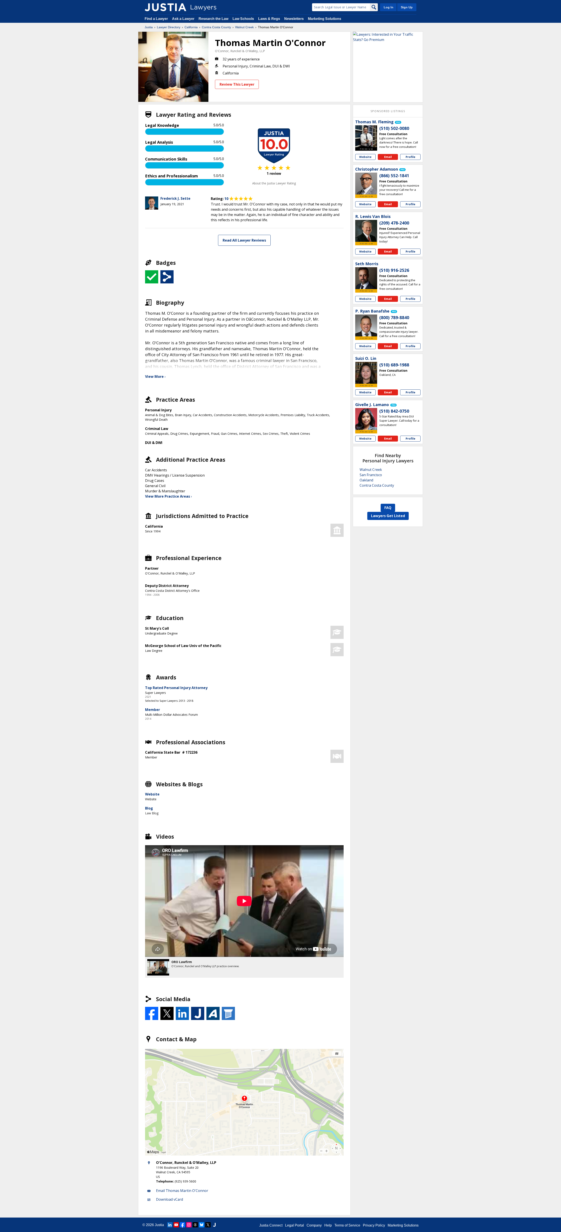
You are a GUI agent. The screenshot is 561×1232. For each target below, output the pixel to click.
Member (152, 709)
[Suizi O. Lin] (366, 373)
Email (388, 157)
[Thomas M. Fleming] (366, 136)
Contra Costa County (216, 27)
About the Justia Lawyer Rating (274, 183)
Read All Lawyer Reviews (244, 240)
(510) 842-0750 (394, 411)
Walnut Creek (244, 27)
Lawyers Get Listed (388, 515)
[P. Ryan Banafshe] (366, 325)
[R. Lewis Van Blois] (366, 231)
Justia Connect (270, 1225)
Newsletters (294, 19)
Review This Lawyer (237, 84)
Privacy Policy (374, 1225)
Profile (410, 157)
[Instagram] (189, 1224)
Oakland (366, 480)
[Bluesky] (201, 1224)
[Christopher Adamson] (366, 183)
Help (328, 1225)
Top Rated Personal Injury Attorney (176, 687)
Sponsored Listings (388, 111)
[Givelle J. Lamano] (366, 419)
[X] (208, 1224)
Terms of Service (347, 1225)
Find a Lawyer (156, 19)
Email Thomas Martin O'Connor (182, 1190)
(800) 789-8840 (394, 317)
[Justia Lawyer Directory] (165, 7)
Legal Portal (294, 1225)
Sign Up (407, 7)
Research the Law (213, 19)
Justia (149, 27)
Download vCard (169, 1199)
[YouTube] (176, 1224)
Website (152, 794)
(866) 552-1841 (394, 176)
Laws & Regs (269, 19)
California (191, 27)
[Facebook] (182, 1224)
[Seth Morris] (366, 278)
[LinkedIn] (169, 1224)
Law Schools (243, 19)
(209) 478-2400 (394, 223)
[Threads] (195, 1224)
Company (314, 1225)
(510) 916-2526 (394, 270)
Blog (149, 808)
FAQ (387, 507)
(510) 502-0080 (394, 128)
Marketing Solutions (324, 19)
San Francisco (371, 474)
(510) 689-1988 (394, 365)
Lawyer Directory (168, 27)
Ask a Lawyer (183, 19)
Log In (388, 7)
